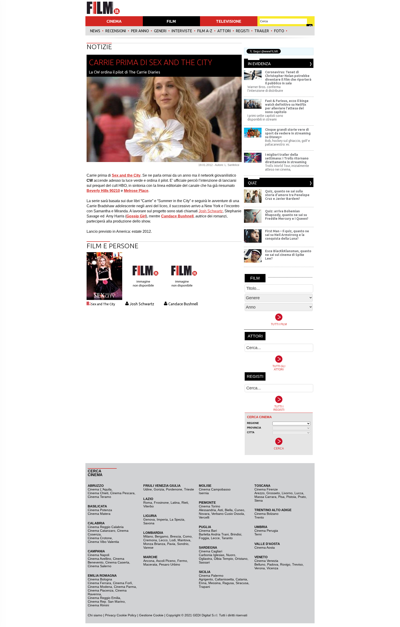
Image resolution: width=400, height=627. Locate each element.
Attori (224, 31)
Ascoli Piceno (165, 561)
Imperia (162, 519)
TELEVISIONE (228, 21)
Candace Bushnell (183, 304)
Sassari (204, 562)
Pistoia (291, 497)
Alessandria (207, 510)
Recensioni (115, 31)
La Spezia (177, 519)
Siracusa (242, 583)
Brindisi (236, 534)
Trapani (204, 587)
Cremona (150, 540)
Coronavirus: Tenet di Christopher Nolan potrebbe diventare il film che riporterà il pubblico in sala (288, 77)
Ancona (148, 561)
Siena (258, 500)
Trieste (189, 489)
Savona (148, 523)
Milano (148, 536)
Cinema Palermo (211, 575)
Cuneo (239, 510)
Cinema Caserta (117, 562)
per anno (140, 31)
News (95, 31)
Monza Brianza (154, 544)
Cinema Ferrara (99, 583)
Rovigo (285, 564)
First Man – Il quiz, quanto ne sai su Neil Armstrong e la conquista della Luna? (287, 234)
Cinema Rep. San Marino (106, 601)
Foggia (204, 538)
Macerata (150, 564)
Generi (160, 31)
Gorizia (159, 489)
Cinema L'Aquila (100, 489)
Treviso (297, 564)
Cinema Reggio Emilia (104, 598)
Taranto (227, 538)
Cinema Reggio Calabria (106, 527)
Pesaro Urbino (169, 564)
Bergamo (161, 536)
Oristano (241, 558)
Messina (214, 583)
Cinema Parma (125, 587)
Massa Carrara (265, 497)
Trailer (261, 31)
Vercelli (204, 517)
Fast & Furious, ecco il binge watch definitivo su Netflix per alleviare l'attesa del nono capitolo (287, 106)
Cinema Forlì (122, 583)
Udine (147, 489)
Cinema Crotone (100, 538)
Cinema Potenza (100, 510)
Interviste (182, 31)
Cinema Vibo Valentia (103, 542)
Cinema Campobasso (215, 489)
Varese (148, 547)
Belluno (259, 564)
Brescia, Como (181, 536)
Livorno (287, 493)
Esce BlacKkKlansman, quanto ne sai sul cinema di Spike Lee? (288, 254)
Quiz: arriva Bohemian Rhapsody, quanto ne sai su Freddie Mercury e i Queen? (286, 214)
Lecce (215, 538)
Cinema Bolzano (266, 514)
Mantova (184, 540)
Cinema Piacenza (100, 590)
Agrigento (206, 579)
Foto (279, 31)
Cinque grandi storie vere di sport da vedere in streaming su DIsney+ (288, 133)
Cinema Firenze (266, 489)
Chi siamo (95, 615)
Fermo (182, 561)
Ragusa (228, 583)
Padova (272, 564)
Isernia (204, 493)
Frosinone (161, 502)
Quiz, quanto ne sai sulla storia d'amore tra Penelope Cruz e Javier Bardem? (287, 195)
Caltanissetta (224, 579)
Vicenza (272, 568)
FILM (171, 21)
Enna (202, 583)
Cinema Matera (99, 514)
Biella (229, 510)
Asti (220, 510)
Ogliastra (205, 558)
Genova (149, 519)
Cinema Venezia (266, 561)
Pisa (281, 497)
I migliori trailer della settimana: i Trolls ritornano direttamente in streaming (287, 158)
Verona (259, 568)
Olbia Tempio (223, 558)
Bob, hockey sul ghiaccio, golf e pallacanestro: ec (287, 142)
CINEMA (114, 21)
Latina (175, 502)
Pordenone (174, 489)
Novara (204, 514)
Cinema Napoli (98, 555)
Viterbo (148, 506)
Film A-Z (204, 31)
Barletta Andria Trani (214, 534)
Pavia (171, 544)
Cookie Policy (126, 615)
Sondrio (182, 544)
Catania (241, 579)
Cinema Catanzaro (101, 530)
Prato (302, 497)
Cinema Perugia (266, 530)
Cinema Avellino (99, 558)
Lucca (298, 493)
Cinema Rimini (98, 605)
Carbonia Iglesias (211, 555)
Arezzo (259, 493)
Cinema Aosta (264, 547)
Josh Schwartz (211, 211)
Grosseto (273, 493)
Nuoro (230, 555)
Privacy (110, 615)
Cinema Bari (208, 530)
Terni (258, 534)
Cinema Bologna (100, 579)
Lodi (172, 540)
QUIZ (252, 183)
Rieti (184, 502)
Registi (242, 31)
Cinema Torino (209, 506)
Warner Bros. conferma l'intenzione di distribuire (265, 88)
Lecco (163, 540)
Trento (259, 517)
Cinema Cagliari (210, 551)
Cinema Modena (100, 587)
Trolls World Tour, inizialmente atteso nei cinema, (287, 167)
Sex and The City (103, 304)
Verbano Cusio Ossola (227, 514)
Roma (147, 502)
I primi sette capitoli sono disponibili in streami (265, 117)
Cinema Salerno (99, 566)
